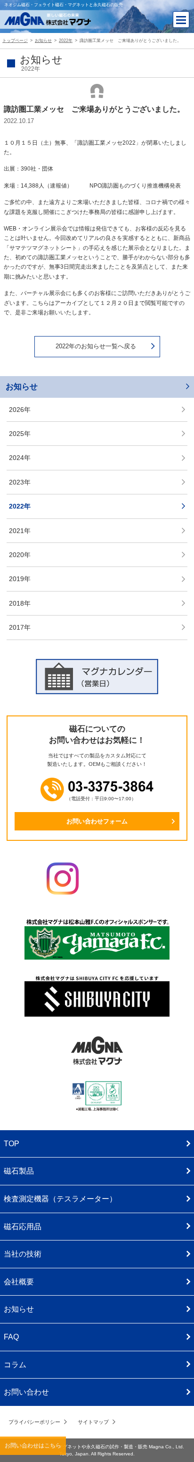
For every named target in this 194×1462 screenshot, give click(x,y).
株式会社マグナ (97, 1050)
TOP (11, 1144)
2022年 (20, 506)
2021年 (20, 530)
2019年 (20, 579)
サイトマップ (93, 1422)
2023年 (20, 482)
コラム (15, 1365)
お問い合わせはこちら (33, 1445)
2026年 (20, 409)
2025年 (20, 433)
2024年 (20, 457)
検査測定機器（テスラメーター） (60, 1199)
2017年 (20, 627)
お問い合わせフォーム (97, 821)
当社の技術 (22, 1254)
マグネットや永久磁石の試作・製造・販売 (103, 1446)
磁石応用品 (22, 1227)
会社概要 (19, 1282)
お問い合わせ (26, 1392)
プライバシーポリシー (34, 1422)
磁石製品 (19, 1171)
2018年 (20, 603)
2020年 (20, 555)
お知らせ (22, 386)
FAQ (11, 1337)
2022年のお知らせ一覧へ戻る (96, 346)
